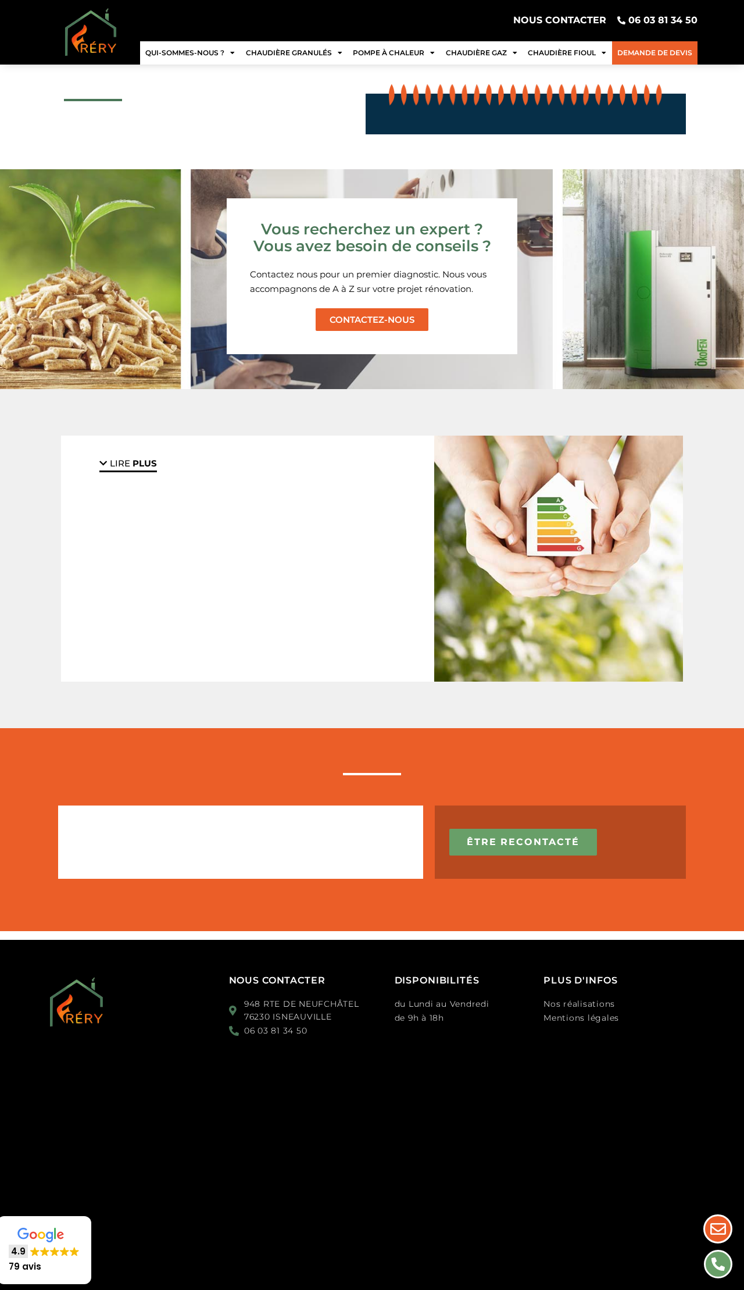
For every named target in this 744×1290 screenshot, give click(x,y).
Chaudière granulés (289, 52)
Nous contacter (277, 980)
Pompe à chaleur (388, 52)
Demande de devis (654, 52)
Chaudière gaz (476, 52)
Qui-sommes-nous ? (184, 52)
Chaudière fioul (562, 52)
